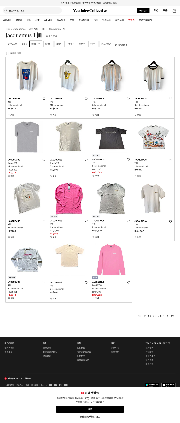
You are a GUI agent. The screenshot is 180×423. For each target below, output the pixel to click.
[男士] (42, 20)
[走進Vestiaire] (154, 20)
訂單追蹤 (47, 347)
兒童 (96, 19)
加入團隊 (149, 360)
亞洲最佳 (119, 19)
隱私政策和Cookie (39, 385)
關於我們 (149, 347)
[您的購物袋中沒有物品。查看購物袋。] (174, 11)
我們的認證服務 (50, 352)
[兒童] (100, 20)
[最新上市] (13, 20)
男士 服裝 (33, 29)
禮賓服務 (8, 352)
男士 (37, 19)
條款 (27, 385)
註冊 (165, 10)
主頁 (8, 29)
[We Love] (55, 20)
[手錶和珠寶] (91, 20)
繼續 (90, 409)
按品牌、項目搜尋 (16, 10)
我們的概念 (9, 347)
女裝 (29, 19)
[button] (174, 11)
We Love (48, 19)
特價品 (131, 19)
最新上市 (7, 19)
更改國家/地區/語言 (90, 416)
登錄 (156, 10)
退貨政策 (47, 356)
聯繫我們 (115, 352)
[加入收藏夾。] (44, 99)
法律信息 (19, 385)
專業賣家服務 (83, 360)
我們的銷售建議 (84, 352)
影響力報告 (150, 356)
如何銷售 (81, 347)
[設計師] (24, 20)
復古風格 (61, 19)
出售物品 (143, 10)
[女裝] (33, 20)
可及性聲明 (9, 385)
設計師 (19, 19)
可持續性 (149, 352)
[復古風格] (68, 20)
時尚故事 (149, 364)
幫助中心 (115, 347)
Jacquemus (19, 29)
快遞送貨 (106, 19)
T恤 (43, 29)
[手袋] (76, 20)
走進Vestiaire (145, 19)
